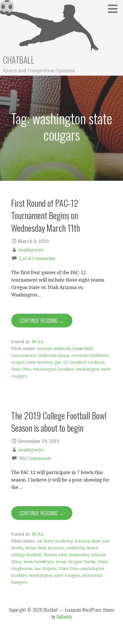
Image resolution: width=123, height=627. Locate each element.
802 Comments (35, 458)
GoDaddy (64, 616)
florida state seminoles (66, 555)
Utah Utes (21, 369)
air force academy (54, 541)
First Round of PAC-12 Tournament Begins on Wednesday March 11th (45, 215)
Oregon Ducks (82, 561)
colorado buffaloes (90, 355)
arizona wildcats (53, 348)
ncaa (61, 561)
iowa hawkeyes (38, 561)
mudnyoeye (31, 250)
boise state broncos (44, 548)
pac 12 (61, 362)
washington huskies (53, 369)
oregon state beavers (32, 362)
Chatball (18, 59)
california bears (53, 355)
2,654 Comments (37, 258)
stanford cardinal (87, 362)
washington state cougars (54, 575)
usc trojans (45, 568)
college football (26, 555)
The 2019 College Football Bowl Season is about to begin (58, 421)
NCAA (37, 341)
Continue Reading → (42, 320)
